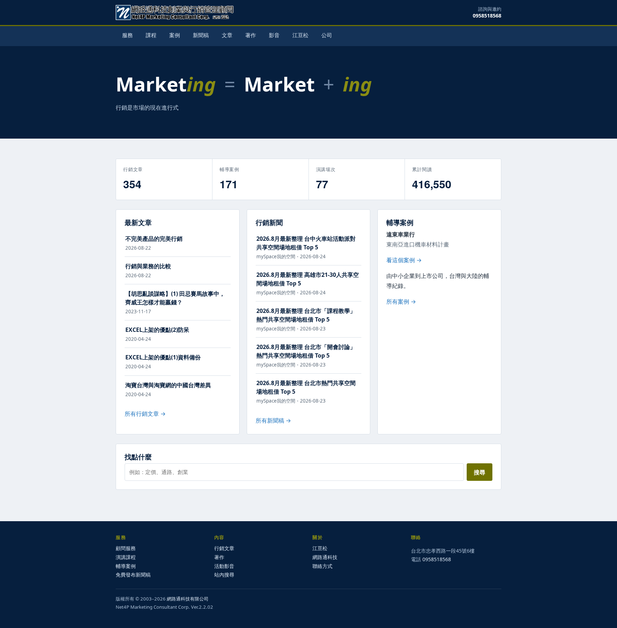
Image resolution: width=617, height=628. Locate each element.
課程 (151, 35)
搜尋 (479, 472)
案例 (174, 35)
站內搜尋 (224, 574)
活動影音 (224, 566)
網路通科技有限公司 (188, 598)
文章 (227, 35)
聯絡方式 (322, 566)
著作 (250, 35)
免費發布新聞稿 (133, 574)
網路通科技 (324, 557)
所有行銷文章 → (145, 414)
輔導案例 (126, 566)
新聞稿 (201, 35)
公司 (326, 35)
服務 (127, 35)
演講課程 (126, 557)
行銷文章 (224, 548)
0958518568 (487, 15)
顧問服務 (126, 548)
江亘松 (300, 35)
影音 (274, 35)
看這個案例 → (404, 260)
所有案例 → (401, 301)
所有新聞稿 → (273, 420)
